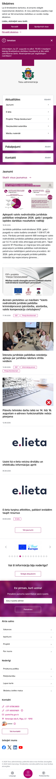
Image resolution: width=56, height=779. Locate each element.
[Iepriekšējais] (6, 547)
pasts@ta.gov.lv (12, 714)
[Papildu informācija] (22, 710)
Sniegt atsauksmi (28, 574)
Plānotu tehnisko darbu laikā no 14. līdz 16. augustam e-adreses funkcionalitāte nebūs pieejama (27, 413)
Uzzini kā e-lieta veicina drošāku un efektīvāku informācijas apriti (23, 463)
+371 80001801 (12, 710)
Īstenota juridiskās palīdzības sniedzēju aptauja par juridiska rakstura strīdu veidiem (25, 358)
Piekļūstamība (9, 676)
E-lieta (17, 519)
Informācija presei (28, 367)
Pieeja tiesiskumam (29, 315)
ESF (16, 315)
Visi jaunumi (28, 530)
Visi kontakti (15, 731)
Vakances (7, 629)
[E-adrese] (7, 724)
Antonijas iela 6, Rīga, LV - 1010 (18, 719)
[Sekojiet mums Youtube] (21, 747)
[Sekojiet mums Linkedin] (15, 747)
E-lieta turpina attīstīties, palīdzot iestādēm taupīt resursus (27, 511)
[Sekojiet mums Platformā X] (9, 747)
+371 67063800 (12, 706)
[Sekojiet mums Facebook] (4, 747)
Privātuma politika (11, 668)
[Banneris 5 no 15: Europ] (28, 547)
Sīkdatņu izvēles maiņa (13, 690)
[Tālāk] (50, 547)
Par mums (7, 651)
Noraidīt (14, 26)
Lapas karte (8, 683)
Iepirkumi (7, 636)
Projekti (6, 644)
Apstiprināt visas (41, 26)
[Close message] (51, 40)
